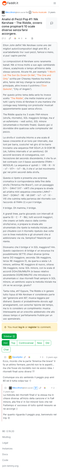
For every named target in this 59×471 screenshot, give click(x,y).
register (32, 327)
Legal (5, 442)
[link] (10, 38)
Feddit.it (12, 3)
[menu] (55, 3)
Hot (6, 342)
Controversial (26, 342)
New (39, 342)
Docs (5, 454)
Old (47, 342)
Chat (6, 349)
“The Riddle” (16, 98)
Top (13, 342)
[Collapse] (5, 357)
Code (5, 460)
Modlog (6, 437)
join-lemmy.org (10, 465)
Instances (7, 448)
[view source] (32, 38)
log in (21, 327)
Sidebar (8, 336)
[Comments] (51, 23)
